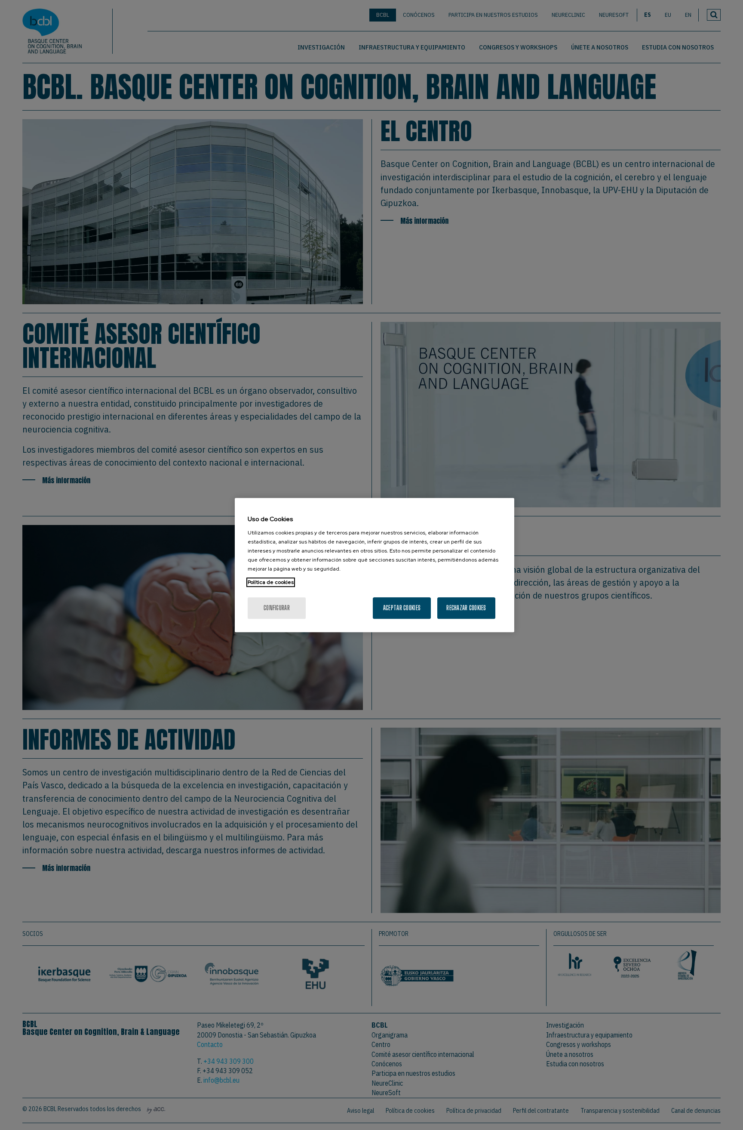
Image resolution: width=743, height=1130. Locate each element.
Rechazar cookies (466, 607)
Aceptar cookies (402, 607)
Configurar (277, 607)
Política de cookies (271, 582)
